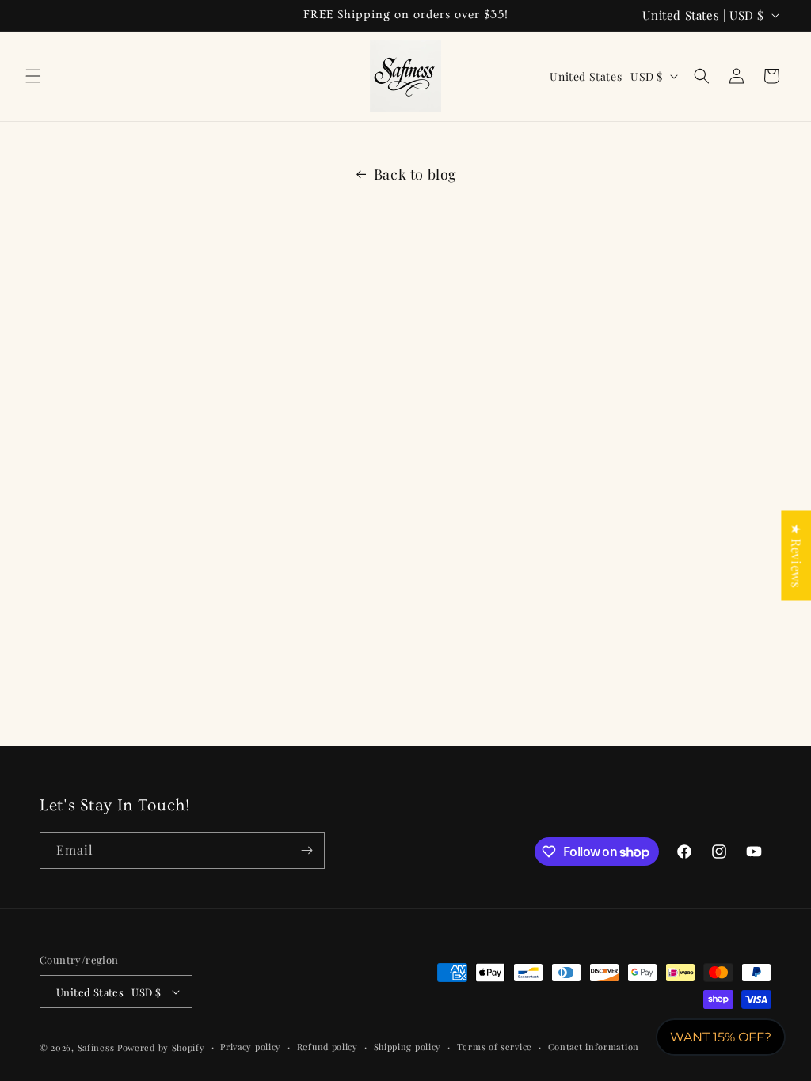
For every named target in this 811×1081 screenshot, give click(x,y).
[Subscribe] (306, 850)
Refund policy (327, 1047)
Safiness (96, 1047)
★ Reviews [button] (796, 555)
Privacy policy (250, 1047)
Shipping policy (408, 1047)
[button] (33, 76)
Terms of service (494, 1047)
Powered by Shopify (161, 1047)
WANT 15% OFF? (720, 1037)
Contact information (593, 1047)
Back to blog (415, 174)
